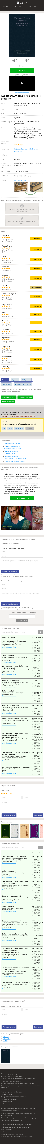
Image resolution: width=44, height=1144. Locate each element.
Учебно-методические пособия (10, 1104)
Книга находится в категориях (14, 461)
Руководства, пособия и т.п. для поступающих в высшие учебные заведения (20, 1086)
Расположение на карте (9, 647)
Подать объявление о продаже (13, 581)
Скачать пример (8, 401)
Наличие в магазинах (11, 456)
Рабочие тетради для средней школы (12, 1074)
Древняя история (6, 1094)
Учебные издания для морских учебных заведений (16, 1125)
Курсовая (24, 149)
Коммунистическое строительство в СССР (13, 1097)
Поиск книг (5, 6)
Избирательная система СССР (10, 1111)
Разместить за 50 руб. (10, 572)
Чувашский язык (6, 1129)
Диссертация (18, 151)
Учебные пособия (6, 1132)
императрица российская (9, 1099)
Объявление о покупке (12, 444)
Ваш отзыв (5, 791)
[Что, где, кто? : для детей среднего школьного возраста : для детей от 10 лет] (15, 831)
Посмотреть (36, 239)
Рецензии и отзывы (11, 451)
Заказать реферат (8, 397)
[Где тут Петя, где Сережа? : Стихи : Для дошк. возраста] (34, 831)
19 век (29, 6)
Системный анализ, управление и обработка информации (19, 1118)
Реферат (17, 149)
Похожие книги (9, 453)
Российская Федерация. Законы (11, 1081)
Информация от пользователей (15, 458)
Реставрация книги (21, 180)
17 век (14, 6)
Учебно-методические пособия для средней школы (17, 1136)
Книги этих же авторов (12, 446)
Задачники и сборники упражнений (12, 1134)
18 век (21, 6)
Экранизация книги (22, 92)
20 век (36, 6)
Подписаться (22, 620)
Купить (22, 70)
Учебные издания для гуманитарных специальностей (17, 1083)
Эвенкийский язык (6, 1115)
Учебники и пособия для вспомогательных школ (16, 1127)
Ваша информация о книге (11, 1006)
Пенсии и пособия (6, 1101)
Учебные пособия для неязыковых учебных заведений (18, 1079)
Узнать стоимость (25, 397)
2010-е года (7, 1039)
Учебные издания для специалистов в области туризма (18, 1108)
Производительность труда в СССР (11, 1120)
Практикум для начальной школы (11, 1092)
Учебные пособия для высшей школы (12, 1076)
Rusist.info (24, 3)
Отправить (38, 815)
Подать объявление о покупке (12, 548)
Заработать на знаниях (23, 384)
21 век (5, 1041)
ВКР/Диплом (33, 149)
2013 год (6, 1037)
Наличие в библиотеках (12, 449)
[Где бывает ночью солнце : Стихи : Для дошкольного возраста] (24, 831)
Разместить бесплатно (10, 604)
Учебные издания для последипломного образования (18, 1113)
